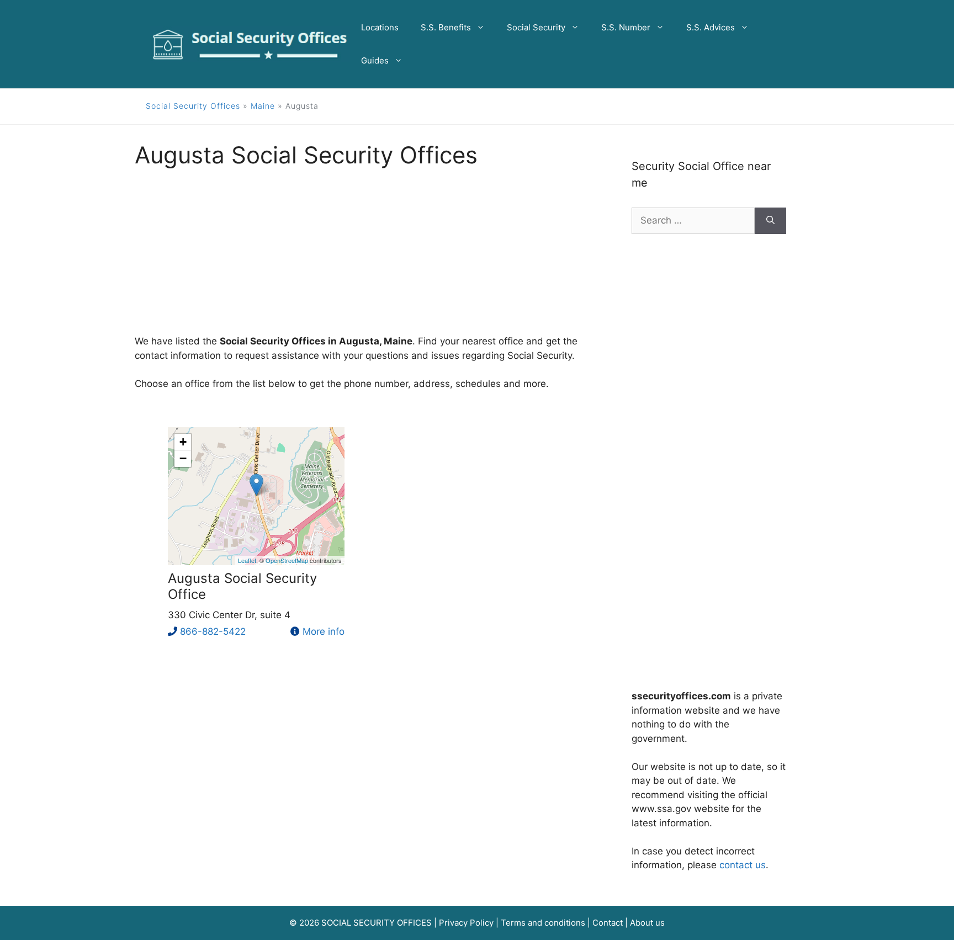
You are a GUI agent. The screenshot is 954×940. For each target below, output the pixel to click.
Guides (375, 60)
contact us (742, 864)
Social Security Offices (193, 105)
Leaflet (247, 560)
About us (647, 922)
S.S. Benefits (446, 27)
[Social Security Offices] (250, 43)
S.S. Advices (710, 27)
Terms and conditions (543, 922)
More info (323, 631)
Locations (380, 27)
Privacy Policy (466, 922)
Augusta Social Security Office (242, 586)
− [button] (183, 458)
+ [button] (183, 442)
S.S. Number (625, 27)
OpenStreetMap (287, 560)
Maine (263, 105)
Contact (607, 922)
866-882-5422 (213, 631)
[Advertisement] (366, 257)
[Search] (770, 221)
